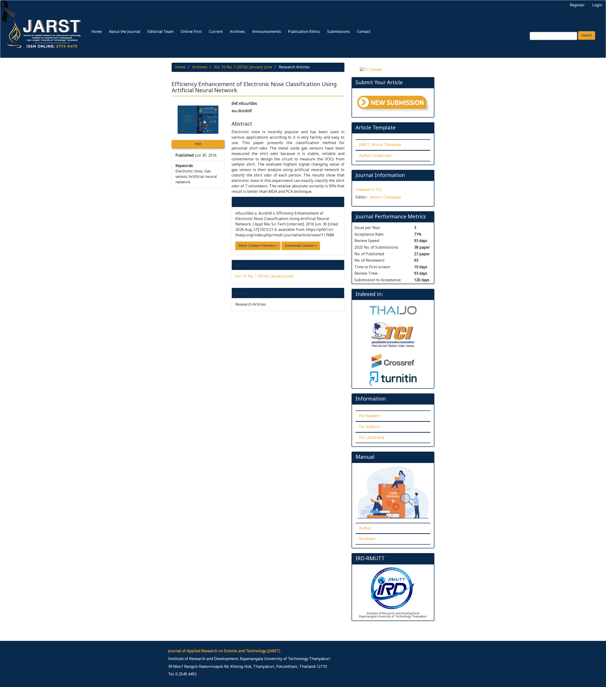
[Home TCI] (393, 335)
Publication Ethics (304, 32)
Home (96, 32)
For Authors (369, 427)
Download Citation (300, 245)
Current (216, 32)
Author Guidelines (375, 156)
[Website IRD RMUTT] (392, 588)
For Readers (369, 416)
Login (597, 5)
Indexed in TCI (369, 190)
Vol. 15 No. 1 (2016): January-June (243, 67)
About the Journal (124, 32)
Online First (191, 32)
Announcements (266, 32)
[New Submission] (393, 104)
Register (577, 5)
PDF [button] (198, 144)
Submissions (338, 32)
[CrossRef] (393, 361)
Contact (363, 32)
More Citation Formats (257, 245)
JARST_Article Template (380, 145)
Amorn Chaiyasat (385, 197)
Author (365, 528)
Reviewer (367, 539)
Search (586, 35)
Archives (237, 32)
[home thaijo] (393, 310)
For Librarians (371, 437)
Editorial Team (160, 32)
